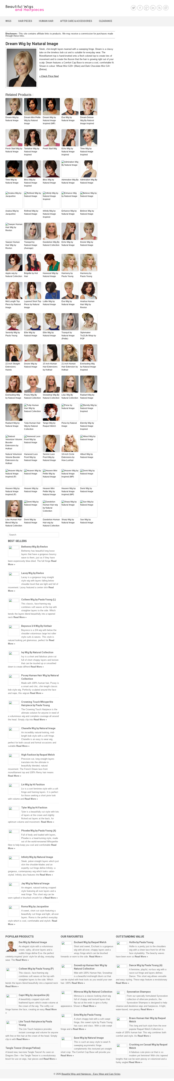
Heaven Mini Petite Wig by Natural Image (49, 491)
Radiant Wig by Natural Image (87, 396)
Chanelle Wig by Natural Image (38, 728)
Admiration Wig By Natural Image (70, 181)
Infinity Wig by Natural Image (37, 857)
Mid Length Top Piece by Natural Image (13, 304)
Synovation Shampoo (139, 991)
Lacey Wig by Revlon (32, 573)
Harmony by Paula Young (67, 274)
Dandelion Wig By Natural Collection (51, 243)
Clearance (105, 21)
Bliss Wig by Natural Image (49, 181)
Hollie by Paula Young (141, 942)
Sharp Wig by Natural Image (68, 521)
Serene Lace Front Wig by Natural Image (49, 457)
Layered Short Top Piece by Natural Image (32, 304)
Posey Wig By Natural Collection (32, 396)
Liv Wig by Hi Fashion (33, 784)
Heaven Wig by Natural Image (31, 490)
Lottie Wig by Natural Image (49, 303)
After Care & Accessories (76, 21)
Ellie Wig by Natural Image (30, 334)
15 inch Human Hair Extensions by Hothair (50, 367)
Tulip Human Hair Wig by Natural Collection (32, 426)
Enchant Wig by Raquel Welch (90, 942)
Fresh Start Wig (50, 148)
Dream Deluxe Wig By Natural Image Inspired (87, 120)
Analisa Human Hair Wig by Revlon (87, 304)
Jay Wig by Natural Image (35, 883)
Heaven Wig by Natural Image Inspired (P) (12, 491)
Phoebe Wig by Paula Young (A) (38, 830)
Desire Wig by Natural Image (86, 243)
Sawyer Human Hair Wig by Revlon (12, 245)
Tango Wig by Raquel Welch (49, 424)
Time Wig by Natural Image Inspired (86, 151)
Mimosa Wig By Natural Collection (93, 991)
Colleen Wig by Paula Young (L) (38, 599)
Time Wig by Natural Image (12, 181)
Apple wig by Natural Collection (13, 274)
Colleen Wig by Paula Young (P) (36, 968)
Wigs (8, 21)
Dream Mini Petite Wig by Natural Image (32, 120)
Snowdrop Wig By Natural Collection (51, 396)
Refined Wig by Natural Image (31, 212)
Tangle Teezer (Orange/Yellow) (22, 1048)
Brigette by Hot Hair (31, 274)
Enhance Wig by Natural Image (69, 212)
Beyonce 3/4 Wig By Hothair (36, 626)
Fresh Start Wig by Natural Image (13, 150)
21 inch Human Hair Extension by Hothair (70, 367)
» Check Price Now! (49, 76)
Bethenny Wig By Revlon (34, 546)
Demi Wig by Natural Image (86, 490)
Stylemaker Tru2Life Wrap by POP (88, 335)
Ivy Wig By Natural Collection (37, 652)
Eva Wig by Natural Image (68, 119)
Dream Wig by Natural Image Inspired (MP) (49, 120)
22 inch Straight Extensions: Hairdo (12, 367)
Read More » (20, 617)
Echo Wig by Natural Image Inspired (68, 151)
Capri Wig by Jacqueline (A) (34, 995)
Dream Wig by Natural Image (12, 119)
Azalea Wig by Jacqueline (12, 212)
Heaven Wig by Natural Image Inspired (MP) (69, 491)
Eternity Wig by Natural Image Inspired (87, 426)
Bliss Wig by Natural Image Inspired (30, 183)
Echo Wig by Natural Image (68, 243)
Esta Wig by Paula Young (87, 1014)
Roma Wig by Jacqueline (35, 906)
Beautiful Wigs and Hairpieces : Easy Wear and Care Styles (91, 1074)
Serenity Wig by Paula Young (12, 334)
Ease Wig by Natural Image (89, 1037)
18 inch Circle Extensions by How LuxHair (68, 457)
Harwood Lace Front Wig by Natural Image (31, 457)
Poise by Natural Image (69, 424)
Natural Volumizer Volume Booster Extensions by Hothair (13, 459)
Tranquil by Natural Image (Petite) (68, 335)
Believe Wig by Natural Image (87, 212)
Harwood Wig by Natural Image (50, 274)
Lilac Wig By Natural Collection (70, 396)
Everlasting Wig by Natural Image (13, 396)
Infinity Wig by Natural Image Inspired (49, 214)
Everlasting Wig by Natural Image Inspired (88, 367)
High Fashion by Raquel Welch (38, 754)
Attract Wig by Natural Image (86, 455)
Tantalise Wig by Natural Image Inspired (31, 151)
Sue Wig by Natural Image (86, 521)
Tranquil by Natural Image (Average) (30, 245)
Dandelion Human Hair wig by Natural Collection (51, 522)
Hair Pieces (25, 21)
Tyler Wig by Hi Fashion (34, 807)
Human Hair (46, 21)
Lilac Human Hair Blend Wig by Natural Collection (13, 522)
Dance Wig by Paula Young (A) (145, 965)
